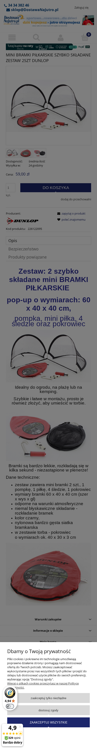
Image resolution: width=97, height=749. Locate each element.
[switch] (10, 706)
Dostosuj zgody (48, 710)
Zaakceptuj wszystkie (48, 722)
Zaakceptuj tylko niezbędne (48, 698)
